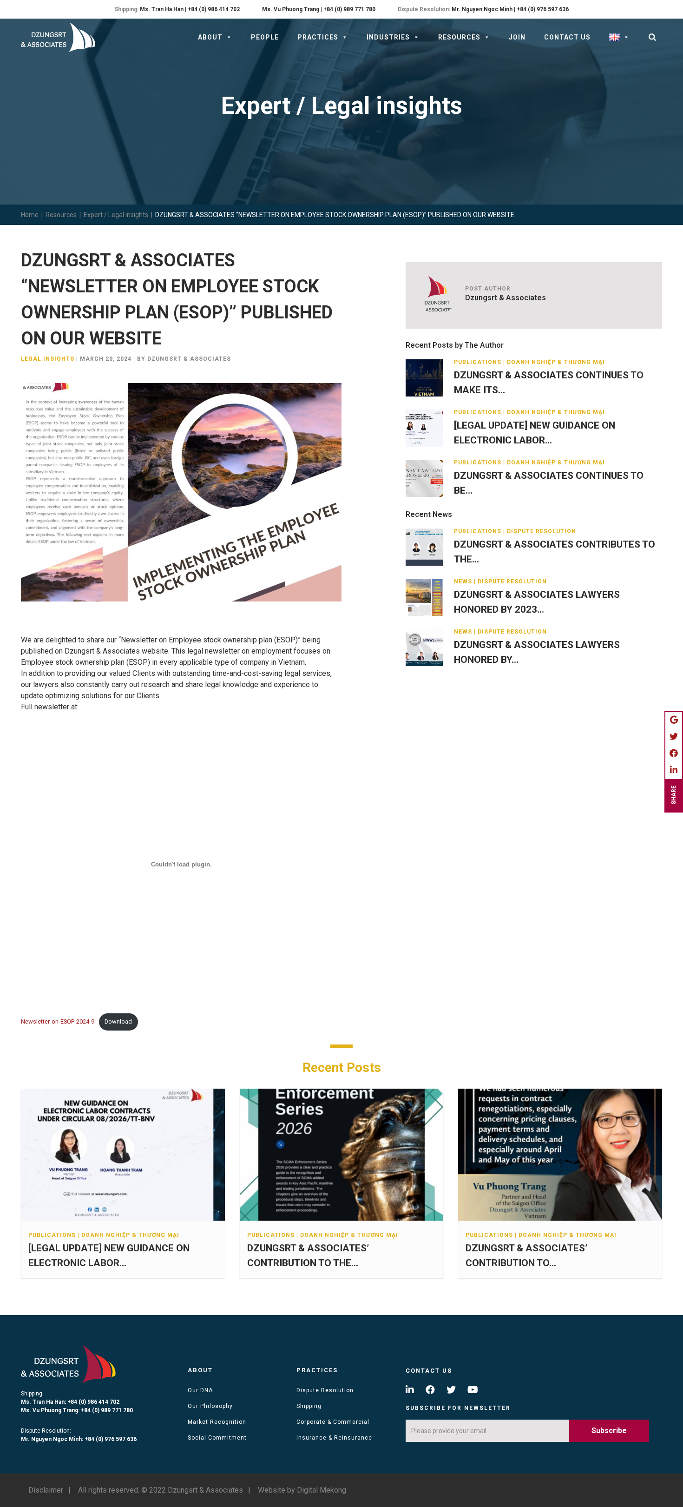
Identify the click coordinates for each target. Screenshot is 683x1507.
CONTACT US (567, 37)
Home (30, 214)
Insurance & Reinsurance (334, 1437)
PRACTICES (317, 37)
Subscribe (609, 1430)
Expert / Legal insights (116, 214)
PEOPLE (265, 37)
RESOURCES (459, 37)
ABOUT (210, 37)
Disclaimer (45, 1490)
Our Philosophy (210, 1406)
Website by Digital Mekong (302, 1490)
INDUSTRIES (388, 37)
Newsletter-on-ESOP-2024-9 (57, 1021)
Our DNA (200, 1390)
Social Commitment (217, 1437)
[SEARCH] (653, 37)
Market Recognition (217, 1422)
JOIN (517, 37)
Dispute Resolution (325, 1390)
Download (118, 1021)
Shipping (309, 1406)
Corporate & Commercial (332, 1422)
